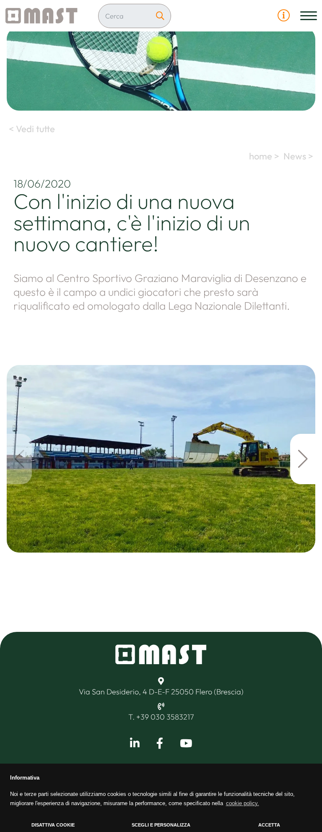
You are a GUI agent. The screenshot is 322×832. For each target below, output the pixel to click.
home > (265, 156)
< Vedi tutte (31, 129)
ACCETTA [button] (269, 824)
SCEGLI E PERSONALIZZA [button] (161, 824)
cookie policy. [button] (242, 803)
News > (299, 156)
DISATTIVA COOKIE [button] (53, 824)
